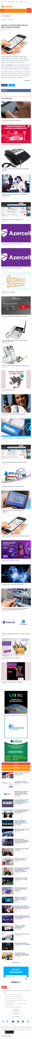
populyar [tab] (16, 766)
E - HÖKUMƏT (10, 19)
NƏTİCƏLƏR (16, 1013)
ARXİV (17, 1)
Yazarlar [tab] (16, 769)
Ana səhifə (3, 19)
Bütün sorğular (16, 1016)
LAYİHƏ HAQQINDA (11, 1)
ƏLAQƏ (26, 1)
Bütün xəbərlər (16, 962)
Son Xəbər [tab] (16, 763)
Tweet (12, 85)
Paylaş (4, 85)
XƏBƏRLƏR (21, 1)
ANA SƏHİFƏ (3, 1)
